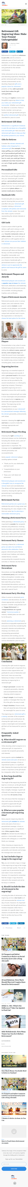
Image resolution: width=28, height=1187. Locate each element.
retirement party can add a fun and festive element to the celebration (13, 546)
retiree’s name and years (10, 760)
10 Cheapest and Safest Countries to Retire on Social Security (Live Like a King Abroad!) (14, 950)
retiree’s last (20, 900)
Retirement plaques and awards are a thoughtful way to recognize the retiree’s (13, 483)
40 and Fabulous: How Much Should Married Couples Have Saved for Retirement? (14, 975)
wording (17, 436)
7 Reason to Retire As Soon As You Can (14, 1119)
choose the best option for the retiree (13, 318)
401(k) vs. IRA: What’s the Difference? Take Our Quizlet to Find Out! (14, 1001)
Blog (3, 1044)
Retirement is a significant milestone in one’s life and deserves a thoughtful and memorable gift (14, 128)
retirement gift (19, 204)
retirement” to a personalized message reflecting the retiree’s (14, 411)
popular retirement (12, 457)
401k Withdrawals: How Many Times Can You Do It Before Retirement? (14, 1027)
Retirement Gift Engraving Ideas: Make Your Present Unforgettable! (14, 35)
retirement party (18, 522)
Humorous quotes (13, 612)
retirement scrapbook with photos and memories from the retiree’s (14, 208)
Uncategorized (6, 1046)
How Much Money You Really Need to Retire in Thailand (14, 1072)
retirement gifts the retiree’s (13, 821)
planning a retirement (14, 621)
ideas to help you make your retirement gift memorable (13, 102)
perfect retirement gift (11, 115)
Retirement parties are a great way (13, 504)
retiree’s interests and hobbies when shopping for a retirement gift (13, 146)
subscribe (14, 1169)
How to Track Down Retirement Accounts (13, 1142)
